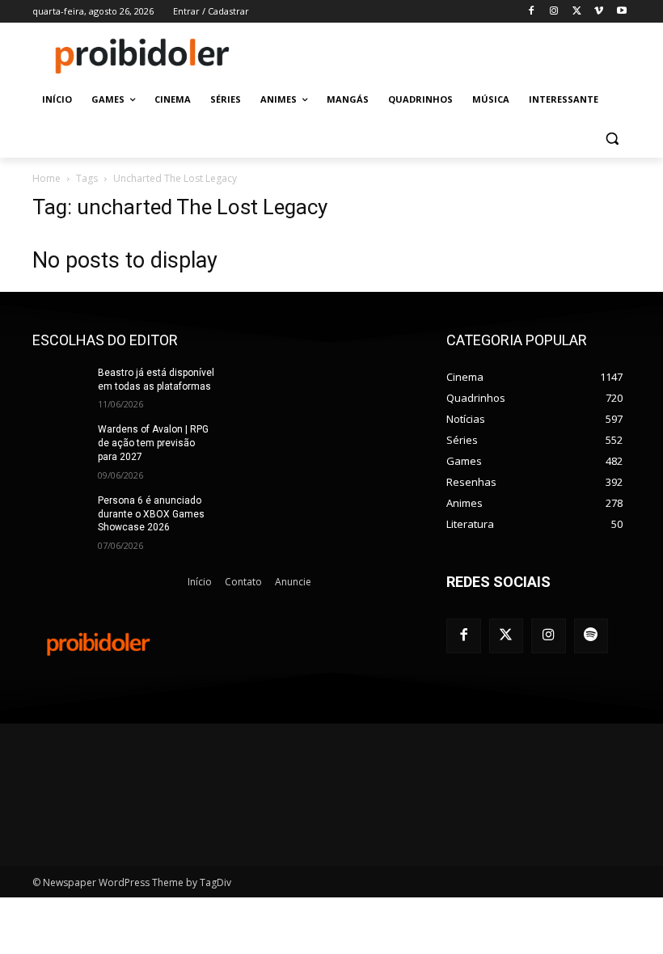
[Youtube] (621, 11)
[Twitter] (506, 635)
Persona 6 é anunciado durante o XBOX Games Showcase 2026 (151, 514)
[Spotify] (591, 635)
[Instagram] (554, 11)
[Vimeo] (598, 11)
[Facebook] (531, 11)
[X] (577, 11)
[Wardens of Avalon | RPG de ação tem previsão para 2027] (59, 442)
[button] (612, 139)
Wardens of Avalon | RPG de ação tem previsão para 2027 (153, 443)
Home (46, 178)
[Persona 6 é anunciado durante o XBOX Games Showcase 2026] (59, 513)
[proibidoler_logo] (142, 55)
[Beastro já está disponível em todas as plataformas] (59, 385)
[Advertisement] (441, 54)
